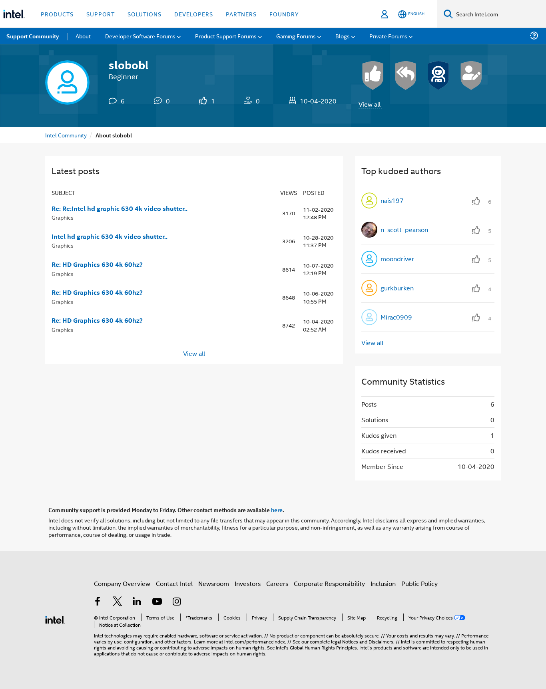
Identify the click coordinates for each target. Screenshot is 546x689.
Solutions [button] (144, 14)
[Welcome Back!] (438, 75)
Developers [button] (193, 14)
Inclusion (383, 583)
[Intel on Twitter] (117, 602)
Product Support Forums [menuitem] (226, 36)
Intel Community (66, 135)
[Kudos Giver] (373, 75)
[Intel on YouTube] (157, 602)
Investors (248, 583)
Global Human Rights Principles (323, 647)
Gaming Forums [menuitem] (296, 36)
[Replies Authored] (405, 75)
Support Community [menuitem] (32, 36)
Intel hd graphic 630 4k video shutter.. (109, 236)
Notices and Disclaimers (367, 641)
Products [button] (57, 14)
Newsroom (213, 583)
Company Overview (122, 583)
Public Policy (419, 583)
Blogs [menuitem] (342, 36)
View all (370, 104)
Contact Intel (174, 583)
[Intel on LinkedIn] (137, 602)
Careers (277, 583)
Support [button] (100, 14)
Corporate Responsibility (329, 583)
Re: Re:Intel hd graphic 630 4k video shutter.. (119, 208)
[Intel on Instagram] (176, 602)
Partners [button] (241, 14)
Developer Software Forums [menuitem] (140, 36)
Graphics (63, 217)
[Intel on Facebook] (97, 602)
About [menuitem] (83, 36)
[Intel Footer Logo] (55, 618)
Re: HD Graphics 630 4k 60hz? (97, 264)
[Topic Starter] (471, 75)
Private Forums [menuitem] (388, 36)
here (277, 509)
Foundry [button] (284, 14)
